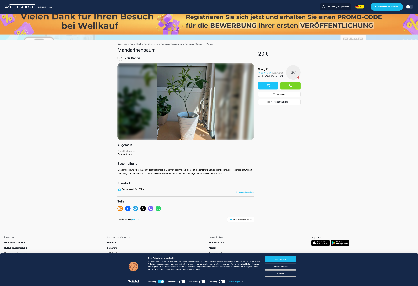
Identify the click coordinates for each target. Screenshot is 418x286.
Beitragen (42, 7)
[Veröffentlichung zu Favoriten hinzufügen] (120, 58)
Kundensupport (216, 242)
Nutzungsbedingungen (15, 253)
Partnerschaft (216, 253)
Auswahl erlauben (280, 266)
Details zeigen (234, 282)
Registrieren (343, 7)
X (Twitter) (112, 253)
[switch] (182, 281)
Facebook (111, 242)
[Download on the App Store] (320, 243)
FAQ (50, 7)
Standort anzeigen (246, 192)
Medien (212, 248)
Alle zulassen (280, 259)
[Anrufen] (290, 85)
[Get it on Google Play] (340, 243)
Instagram (112, 248)
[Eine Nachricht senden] (268, 85)
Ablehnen (280, 273)
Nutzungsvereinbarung (15, 248)
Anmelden (330, 7)
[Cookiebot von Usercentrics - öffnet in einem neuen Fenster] (133, 281)
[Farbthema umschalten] (409, 7)
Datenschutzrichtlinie (14, 242)
